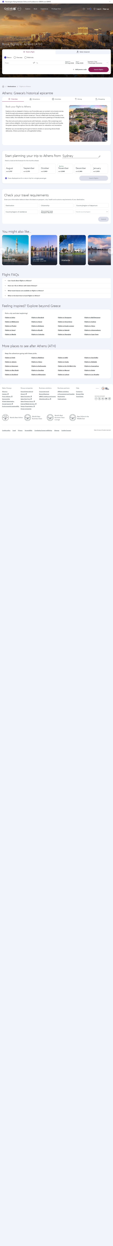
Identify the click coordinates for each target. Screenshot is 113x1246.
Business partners (64, 389)
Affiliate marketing (63, 392)
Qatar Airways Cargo (27, 402)
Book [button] (35, 9)
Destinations (12, 86)
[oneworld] (19, 9)
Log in (99, 9)
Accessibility (28, 431)
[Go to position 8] (54, 267)
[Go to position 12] (59, 267)
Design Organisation (27, 407)
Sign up (106, 9)
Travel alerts (79, 397)
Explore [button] (27, 9)
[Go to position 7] (53, 267)
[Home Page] (3, 86)
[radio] (13, 169)
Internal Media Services (28, 404)
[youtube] (106, 399)
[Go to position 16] (64, 267)
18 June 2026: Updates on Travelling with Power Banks (23, 1)
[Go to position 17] (65, 267)
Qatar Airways (6, 389)
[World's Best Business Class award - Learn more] (27, 418)
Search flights (93, 178)
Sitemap (56, 431)
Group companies (27, 389)
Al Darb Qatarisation (8, 402)
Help (77, 389)
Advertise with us (44, 399)
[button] (57, 281)
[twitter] (99, 399)
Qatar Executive (25, 397)
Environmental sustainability (10, 407)
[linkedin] (102, 399)
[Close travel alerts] (110, 2)
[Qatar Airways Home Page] (10, 9)
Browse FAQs (80, 394)
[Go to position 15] (63, 267)
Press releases (6, 397)
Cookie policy (6, 431)
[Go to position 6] (52, 267)
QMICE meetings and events (47, 397)
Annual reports (6, 404)
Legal (14, 431)
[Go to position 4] (49, 267)
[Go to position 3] (48, 267)
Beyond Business (44, 394)
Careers (4, 394)
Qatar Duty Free (25, 399)
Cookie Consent (66, 431)
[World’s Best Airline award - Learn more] (5, 418)
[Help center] (83, 8)
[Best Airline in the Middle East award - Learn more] (72, 418)
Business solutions (45, 389)
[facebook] (96, 399)
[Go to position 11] (58, 267)
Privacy (20, 431)
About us (4, 392)
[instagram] (109, 399)
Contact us (79, 392)
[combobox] (80, 156)
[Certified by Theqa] (102, 390)
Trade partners (62, 399)
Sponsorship (6, 399)
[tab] (13, 99)
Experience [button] (44, 9)
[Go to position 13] (60, 267)
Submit (103, 219)
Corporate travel (44, 392)
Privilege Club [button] (56, 9)
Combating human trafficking (43, 431)
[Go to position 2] (47, 267)
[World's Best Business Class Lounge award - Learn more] (50, 418)
